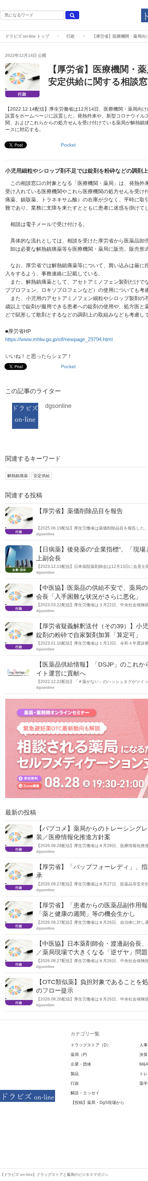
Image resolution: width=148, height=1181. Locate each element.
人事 (143, 1045)
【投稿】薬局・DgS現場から (97, 1102)
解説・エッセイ (85, 1093)
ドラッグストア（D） (91, 1045)
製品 (75, 1073)
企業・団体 (81, 1064)
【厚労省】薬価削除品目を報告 (79, 511)
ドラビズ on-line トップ (27, 36)
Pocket (68, 145)
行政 (70, 36)
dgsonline (58, 405)
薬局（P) (79, 1054)
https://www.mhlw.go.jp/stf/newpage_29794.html (59, 339)
